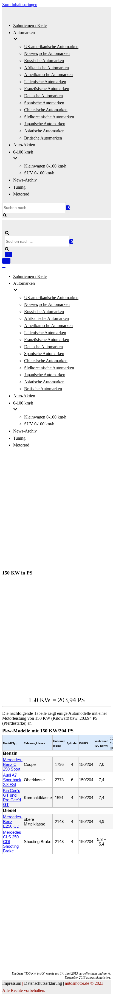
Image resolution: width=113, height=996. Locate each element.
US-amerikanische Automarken (51, 46)
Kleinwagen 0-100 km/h (45, 166)
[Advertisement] (56, 509)
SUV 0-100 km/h (39, 173)
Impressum (11, 983)
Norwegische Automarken (47, 53)
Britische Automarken (43, 138)
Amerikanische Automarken (48, 74)
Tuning (19, 187)
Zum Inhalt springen (19, 4)
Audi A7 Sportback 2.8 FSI (12, 780)
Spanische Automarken (44, 103)
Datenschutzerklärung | (44, 983)
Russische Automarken (44, 60)
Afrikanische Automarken (46, 67)
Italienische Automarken (45, 81)
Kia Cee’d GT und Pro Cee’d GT (12, 797)
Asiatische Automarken (44, 131)
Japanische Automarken (44, 123)
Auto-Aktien (24, 145)
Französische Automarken (46, 88)
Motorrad (21, 194)
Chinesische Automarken (45, 109)
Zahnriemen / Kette (30, 25)
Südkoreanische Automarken (49, 117)
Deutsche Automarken (43, 95)
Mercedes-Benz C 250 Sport (12, 764)
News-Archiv (25, 180)
